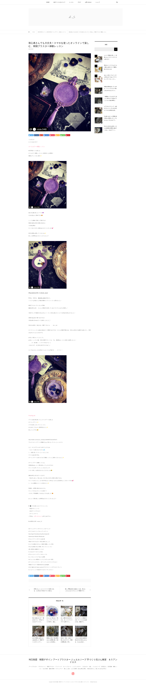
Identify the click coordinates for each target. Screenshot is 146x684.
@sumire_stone (42, 298)
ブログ (79, 2)
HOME (47, 2)
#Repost (31, 293)
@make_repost (44, 293)
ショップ (98, 2)
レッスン (71, 2)
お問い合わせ (88, 2)
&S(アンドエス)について (59, 2)
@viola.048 (35, 293)
